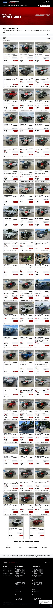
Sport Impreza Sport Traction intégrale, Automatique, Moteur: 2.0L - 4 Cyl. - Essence (10, 459)
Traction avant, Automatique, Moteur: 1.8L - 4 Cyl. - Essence (41, 103)
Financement (13, 5)
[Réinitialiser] (7, 38)
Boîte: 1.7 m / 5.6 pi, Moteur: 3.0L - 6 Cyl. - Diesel (40, 482)
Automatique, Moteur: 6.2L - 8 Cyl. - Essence (40, 267)
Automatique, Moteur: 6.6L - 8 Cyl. (23, 243)
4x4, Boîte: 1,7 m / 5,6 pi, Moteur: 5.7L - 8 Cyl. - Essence (26, 390)
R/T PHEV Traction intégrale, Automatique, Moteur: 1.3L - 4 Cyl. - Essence (26, 340)
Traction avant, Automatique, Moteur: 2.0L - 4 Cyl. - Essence (10, 150)
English (49, 1)
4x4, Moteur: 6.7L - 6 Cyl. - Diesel (39, 149)
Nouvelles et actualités (4, 568)
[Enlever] (9, 40)
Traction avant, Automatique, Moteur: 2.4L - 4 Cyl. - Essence (41, 244)
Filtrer (5, 38)
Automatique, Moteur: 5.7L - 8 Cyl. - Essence (9, 220)
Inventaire (4, 5)
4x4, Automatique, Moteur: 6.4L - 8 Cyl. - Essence (9, 56)
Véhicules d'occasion (6, 34)
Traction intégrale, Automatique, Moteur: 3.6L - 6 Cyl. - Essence (41, 80)
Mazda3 (5, 390)
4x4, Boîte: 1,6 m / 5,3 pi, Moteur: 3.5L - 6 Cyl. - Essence (26, 220)
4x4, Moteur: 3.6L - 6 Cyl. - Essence (24, 482)
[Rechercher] (39, 5)
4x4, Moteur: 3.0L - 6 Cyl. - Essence (24, 103)
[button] (51, 600)
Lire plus (4, 32)
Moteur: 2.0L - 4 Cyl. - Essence (7, 364)
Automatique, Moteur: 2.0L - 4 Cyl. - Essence (9, 293)
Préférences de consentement (7, 602)
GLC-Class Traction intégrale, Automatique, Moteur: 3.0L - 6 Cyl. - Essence (11, 484)
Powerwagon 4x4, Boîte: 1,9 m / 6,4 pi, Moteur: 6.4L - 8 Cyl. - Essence (26, 507)
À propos (26, 5)
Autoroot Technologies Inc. (23, 604)
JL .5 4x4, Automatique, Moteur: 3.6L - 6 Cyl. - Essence (10, 507)
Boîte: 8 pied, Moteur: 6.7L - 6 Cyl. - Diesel (40, 173)
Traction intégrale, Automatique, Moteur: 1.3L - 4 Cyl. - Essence (36, 531)
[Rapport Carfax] (15, 55)
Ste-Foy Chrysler (10, 573)
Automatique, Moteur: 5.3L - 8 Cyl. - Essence (40, 390)
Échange (8, 5)
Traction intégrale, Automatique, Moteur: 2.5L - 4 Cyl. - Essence (26, 294)
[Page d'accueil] (11, 562)
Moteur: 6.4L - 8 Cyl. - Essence (38, 220)
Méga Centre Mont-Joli (10, 571)
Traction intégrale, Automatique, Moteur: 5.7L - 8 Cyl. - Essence (10, 244)
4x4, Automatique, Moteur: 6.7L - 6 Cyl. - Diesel (25, 79)
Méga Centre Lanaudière (4, 571)
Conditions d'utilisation (45, 556)
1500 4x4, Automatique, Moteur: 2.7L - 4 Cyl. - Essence (10, 173)
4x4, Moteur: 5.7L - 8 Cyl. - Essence (39, 56)
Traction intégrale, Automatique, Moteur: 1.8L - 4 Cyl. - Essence (26, 174)
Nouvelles (17, 5)
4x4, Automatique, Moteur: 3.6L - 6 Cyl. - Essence (25, 56)
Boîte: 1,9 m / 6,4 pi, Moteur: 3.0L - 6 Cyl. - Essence (10, 103)
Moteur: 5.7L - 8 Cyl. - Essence (38, 293)
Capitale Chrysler (5, 573)
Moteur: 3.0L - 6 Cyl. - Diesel (23, 364)
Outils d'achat (21, 5)
